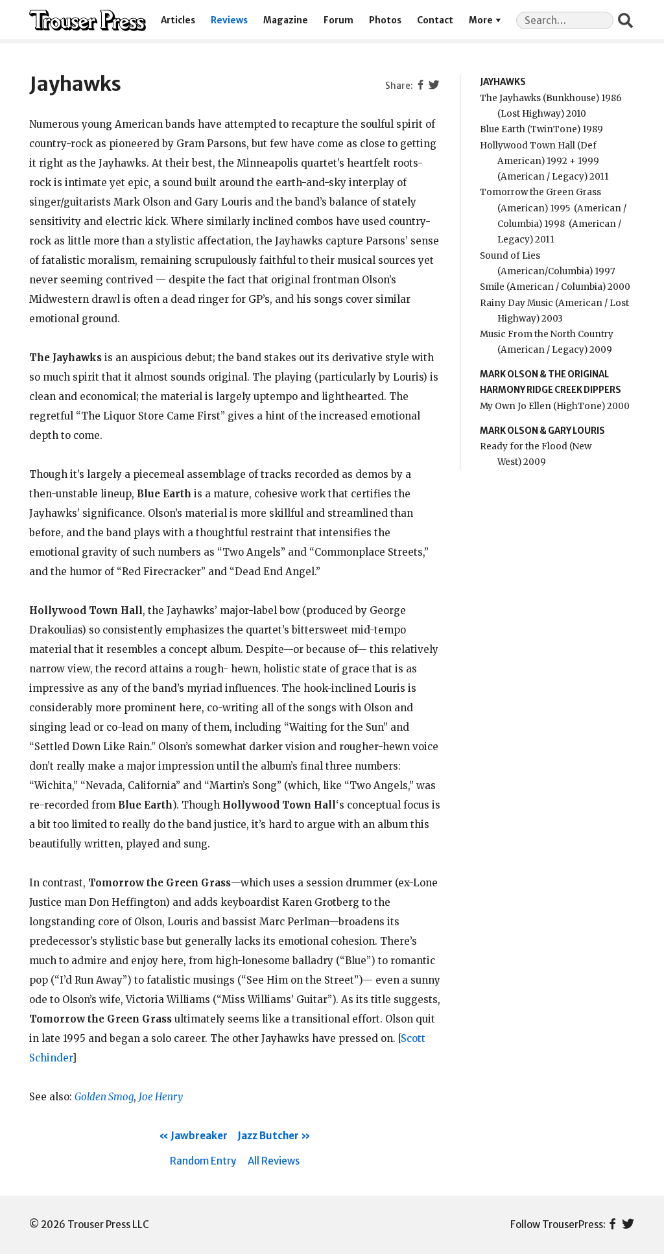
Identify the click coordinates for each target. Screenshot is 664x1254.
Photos (385, 20)
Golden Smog (104, 1097)
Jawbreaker (199, 1136)
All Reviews (274, 1161)
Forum (338, 20)
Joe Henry (161, 1097)
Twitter (628, 1225)
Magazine (285, 20)
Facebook (612, 1225)
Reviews (229, 20)
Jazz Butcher (268, 1136)
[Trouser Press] (87, 20)
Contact (435, 20)
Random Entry (203, 1161)
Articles (178, 20)
